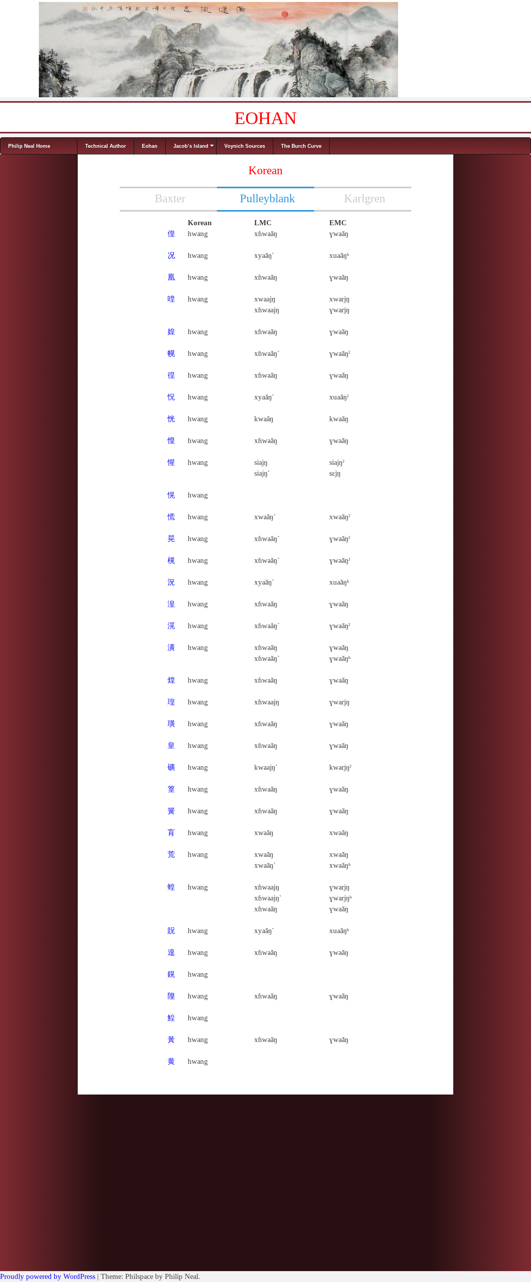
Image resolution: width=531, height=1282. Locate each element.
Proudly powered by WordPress (47, 1276)
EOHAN (265, 118)
